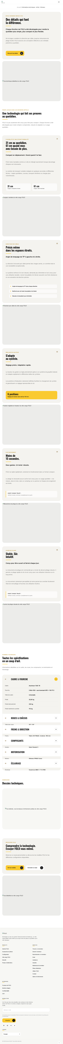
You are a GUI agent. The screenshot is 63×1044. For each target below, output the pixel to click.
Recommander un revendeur (39, 954)
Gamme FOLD (5, 948)
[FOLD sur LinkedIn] (7, 1025)
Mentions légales (6, 988)
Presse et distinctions (7, 962)
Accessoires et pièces (7, 951)
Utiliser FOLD (36, 971)
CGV (3, 993)
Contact (34, 973)
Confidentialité (5, 990)
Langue (4, 1029)
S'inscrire (7, 1020)
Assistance (35, 960)
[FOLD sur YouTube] (11, 1025)
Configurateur (5, 954)
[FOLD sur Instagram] (3, 1025)
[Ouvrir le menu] (58, 2)
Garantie (34, 962)
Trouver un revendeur (38, 948)
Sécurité (4, 960)
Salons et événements (38, 976)
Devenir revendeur (37, 951)
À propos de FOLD (6, 985)
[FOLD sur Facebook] (14, 1025)
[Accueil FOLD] (4, 2)
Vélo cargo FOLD (6, 957)
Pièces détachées (37, 968)
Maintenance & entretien (38, 965)
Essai (34, 957)
